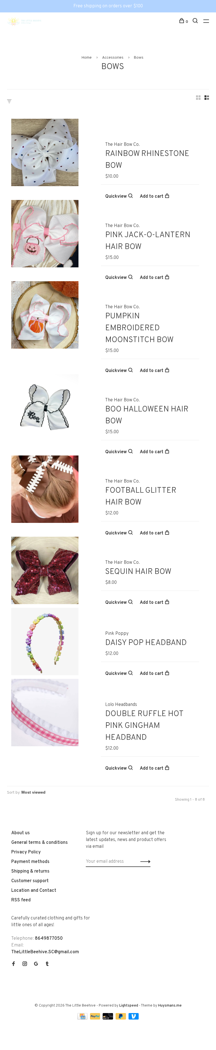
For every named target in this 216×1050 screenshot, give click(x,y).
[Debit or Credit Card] (108, 1018)
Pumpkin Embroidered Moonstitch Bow (139, 328)
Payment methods (30, 862)
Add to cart (151, 196)
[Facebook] (13, 964)
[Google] (36, 964)
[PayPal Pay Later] (121, 1018)
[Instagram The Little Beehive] (24, 964)
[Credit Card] (83, 1018)
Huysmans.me (170, 1005)
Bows (138, 57)
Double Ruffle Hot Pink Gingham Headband (144, 726)
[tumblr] (47, 964)
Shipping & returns (30, 871)
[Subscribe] (143, 861)
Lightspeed (128, 1005)
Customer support (30, 881)
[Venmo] (134, 1018)
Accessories (112, 57)
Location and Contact (33, 890)
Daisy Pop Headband (146, 643)
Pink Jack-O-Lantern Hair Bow (147, 241)
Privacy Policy (26, 852)
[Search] (196, 21)
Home (87, 57)
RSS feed (21, 900)
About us (20, 833)
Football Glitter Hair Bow (140, 497)
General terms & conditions (39, 843)
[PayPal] (96, 1018)
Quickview (116, 196)
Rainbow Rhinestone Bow (147, 160)
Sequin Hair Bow (138, 572)
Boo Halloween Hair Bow (146, 415)
